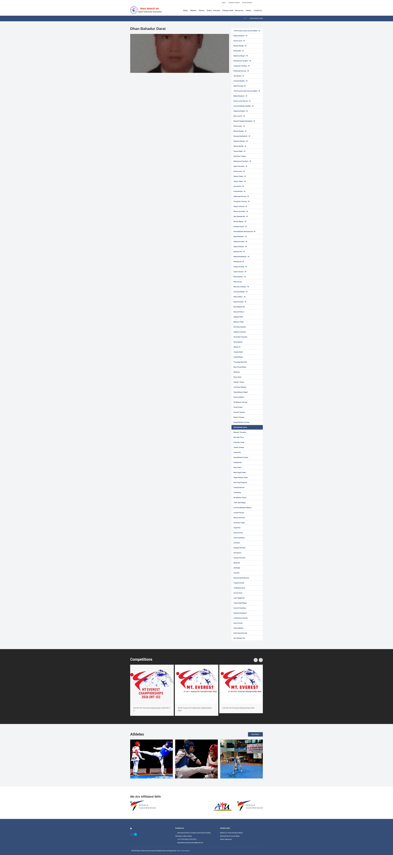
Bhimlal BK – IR (239, 51)
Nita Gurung (238, 282)
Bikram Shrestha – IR (241, 211)
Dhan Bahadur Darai (240, 427)
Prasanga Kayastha (240, 362)
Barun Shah (237, 377)
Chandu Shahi (238, 352)
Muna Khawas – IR (240, 277)
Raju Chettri (238, 467)
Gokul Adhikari (239, 628)
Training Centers (234, 2)
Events (209, 10)
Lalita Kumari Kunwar (241, 618)
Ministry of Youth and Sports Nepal (231, 833)
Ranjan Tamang (239, 417)
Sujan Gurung (238, 533)
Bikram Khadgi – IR (240, 46)
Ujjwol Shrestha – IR (240, 166)
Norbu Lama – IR (239, 41)
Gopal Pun (237, 528)
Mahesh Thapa (239, 322)
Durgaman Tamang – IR (242, 66)
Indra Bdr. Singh (239, 442)
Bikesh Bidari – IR (239, 297)
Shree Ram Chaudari (240, 337)
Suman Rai (237, 452)
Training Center (228, 10)
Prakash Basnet (239, 487)
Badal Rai (237, 563)
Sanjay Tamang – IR (240, 266)
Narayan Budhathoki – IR (242, 136)
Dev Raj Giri (237, 553)
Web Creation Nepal (183, 851)
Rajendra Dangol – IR (241, 56)
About (224, 2)
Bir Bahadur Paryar (240, 497)
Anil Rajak (237, 568)
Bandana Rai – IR (239, 251)
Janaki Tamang (239, 447)
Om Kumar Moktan (240, 387)
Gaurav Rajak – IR (239, 151)
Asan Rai (236, 573)
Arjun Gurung (238, 623)
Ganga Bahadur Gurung (241, 422)
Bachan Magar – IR (240, 221)
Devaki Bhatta (238, 357)
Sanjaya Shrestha (239, 548)
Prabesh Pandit (239, 583)
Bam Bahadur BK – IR (241, 216)
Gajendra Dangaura (240, 613)
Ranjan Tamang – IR (240, 206)
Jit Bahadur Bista (239, 588)
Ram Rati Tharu (239, 437)
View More (255, 734)
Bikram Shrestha (239, 517)
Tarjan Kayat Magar (240, 603)
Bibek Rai (237, 372)
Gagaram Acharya (240, 332)
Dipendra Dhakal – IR (241, 111)
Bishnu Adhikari (239, 397)
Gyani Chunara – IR (240, 272)
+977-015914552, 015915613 (186, 839)
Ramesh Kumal (239, 312)
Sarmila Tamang (239, 412)
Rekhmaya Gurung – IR (241, 71)
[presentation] (256, 660)
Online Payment (247, 2)
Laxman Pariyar (239, 512)
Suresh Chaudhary (240, 608)
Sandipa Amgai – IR (240, 226)
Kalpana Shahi (238, 317)
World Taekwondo (226, 839)
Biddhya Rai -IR (239, 261)
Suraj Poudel (238, 407)
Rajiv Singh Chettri (240, 472)
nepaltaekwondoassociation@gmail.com (190, 842)
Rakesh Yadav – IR (240, 176)
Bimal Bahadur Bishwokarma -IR (244, 231)
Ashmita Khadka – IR (240, 81)
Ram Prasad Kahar (240, 367)
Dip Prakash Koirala (240, 633)
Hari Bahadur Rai (239, 638)
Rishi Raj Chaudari (240, 327)
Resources (239, 10)
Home (245, 18)
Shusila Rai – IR (239, 76)
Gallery (248, 10)
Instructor (217, 10)
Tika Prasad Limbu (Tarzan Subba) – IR (247, 31)
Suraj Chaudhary (239, 538)
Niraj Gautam (238, 342)
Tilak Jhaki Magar (240, 502)
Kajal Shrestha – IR (240, 302)
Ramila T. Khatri (239, 382)
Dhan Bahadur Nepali (241, 392)
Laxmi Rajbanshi (239, 598)
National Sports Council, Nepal (229, 836)
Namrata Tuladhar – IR (241, 287)
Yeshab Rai (237, 492)
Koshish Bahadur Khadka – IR (243, 106)
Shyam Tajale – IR (240, 181)
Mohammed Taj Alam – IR (242, 61)
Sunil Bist (237, 543)
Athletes (193, 10)
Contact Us (258, 10)
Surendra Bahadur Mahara (242, 507)
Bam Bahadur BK (239, 307)
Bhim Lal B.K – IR (239, 116)
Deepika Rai (238, 462)
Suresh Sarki (238, 593)
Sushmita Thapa (239, 522)
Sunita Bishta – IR (239, 191)
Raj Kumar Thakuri (240, 156)
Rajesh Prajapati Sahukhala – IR (244, 121)
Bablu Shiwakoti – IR (240, 36)
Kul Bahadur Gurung (240, 402)
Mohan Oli (237, 347)
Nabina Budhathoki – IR (241, 256)
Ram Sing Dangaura (240, 482)
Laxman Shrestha (239, 558)
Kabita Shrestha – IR (240, 241)
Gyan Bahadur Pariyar (241, 457)
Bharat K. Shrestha (240, 432)
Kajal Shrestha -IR (240, 86)
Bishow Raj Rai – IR (240, 146)
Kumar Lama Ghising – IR (242, 101)
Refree (201, 10)
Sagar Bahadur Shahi (241, 477)
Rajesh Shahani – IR (240, 246)
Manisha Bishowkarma (241, 578)
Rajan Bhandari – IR (240, 236)
